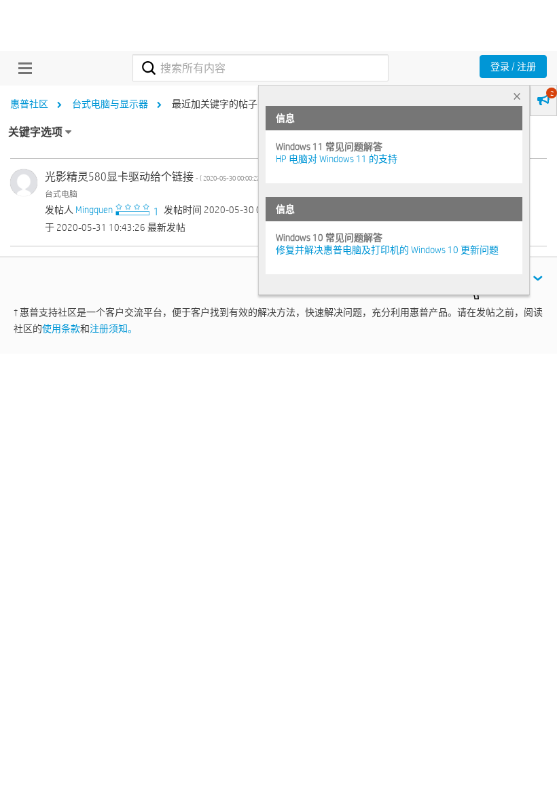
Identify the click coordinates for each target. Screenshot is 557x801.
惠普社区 (29, 104)
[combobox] (260, 67)
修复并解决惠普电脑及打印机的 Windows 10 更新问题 (387, 250)
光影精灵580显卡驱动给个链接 (154, 177)
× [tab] (516, 96)
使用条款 (61, 328)
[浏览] (21, 68)
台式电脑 (61, 193)
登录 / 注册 (513, 66)
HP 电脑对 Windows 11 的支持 (336, 159)
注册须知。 (113, 328)
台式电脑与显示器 (110, 104)
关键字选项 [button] (35, 132)
